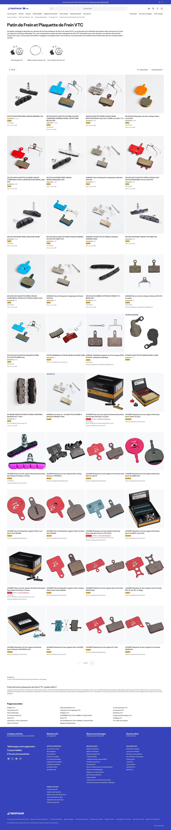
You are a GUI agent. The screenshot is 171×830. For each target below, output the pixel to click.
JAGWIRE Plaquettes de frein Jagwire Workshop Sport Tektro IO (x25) (142, 415)
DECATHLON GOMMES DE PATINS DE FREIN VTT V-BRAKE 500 (103, 297)
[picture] (26, 94)
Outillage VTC (117, 718)
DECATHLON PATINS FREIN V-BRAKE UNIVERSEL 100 (25, 116)
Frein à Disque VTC (17, 60)
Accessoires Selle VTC (14, 715)
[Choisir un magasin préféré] (149, 8)
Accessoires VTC (118, 710)
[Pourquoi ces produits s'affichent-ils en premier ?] (138, 70)
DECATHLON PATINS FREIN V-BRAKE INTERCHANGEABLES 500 (58, 179)
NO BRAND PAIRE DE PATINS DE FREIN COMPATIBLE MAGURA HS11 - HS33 (25, 415)
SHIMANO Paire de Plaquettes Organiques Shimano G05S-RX (64, 297)
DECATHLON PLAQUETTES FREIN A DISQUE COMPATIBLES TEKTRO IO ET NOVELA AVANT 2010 (24, 297)
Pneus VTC (63, 718)
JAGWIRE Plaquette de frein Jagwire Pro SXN (102, 647)
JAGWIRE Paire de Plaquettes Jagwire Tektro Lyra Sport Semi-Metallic (24, 532)
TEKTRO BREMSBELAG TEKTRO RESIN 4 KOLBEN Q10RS (65, 355)
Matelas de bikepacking (67, 723)
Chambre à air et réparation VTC (70, 710)
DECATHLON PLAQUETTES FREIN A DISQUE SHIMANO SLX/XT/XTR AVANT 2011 (64, 238)
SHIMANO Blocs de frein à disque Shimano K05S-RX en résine (143, 297)
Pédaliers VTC (64, 713)
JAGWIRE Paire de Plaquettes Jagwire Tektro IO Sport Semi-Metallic (65, 532)
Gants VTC (10, 718)
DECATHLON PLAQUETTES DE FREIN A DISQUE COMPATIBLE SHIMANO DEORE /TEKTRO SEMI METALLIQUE (62, 118)
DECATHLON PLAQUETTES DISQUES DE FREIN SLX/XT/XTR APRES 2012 (23, 356)
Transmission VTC (13, 710)
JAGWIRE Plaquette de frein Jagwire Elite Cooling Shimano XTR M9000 (63, 475)
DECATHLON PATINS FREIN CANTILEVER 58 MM (23, 237)
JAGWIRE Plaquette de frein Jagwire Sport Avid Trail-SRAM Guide (104, 589)
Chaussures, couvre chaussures (17, 720)
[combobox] (157, 70)
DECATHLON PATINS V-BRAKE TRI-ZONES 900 (141, 237)
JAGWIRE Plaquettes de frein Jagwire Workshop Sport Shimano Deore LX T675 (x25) (103, 532)
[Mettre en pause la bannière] (159, 2)
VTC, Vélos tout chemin (120, 720)
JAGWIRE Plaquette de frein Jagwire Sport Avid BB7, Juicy (65, 648)
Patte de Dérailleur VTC (67, 707)
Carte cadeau (158, 14)
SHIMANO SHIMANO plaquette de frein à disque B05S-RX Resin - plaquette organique (105, 356)
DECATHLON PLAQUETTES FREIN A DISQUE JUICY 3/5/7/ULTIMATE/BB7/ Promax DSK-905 (142, 179)
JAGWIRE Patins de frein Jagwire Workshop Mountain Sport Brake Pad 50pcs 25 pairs (105, 415)
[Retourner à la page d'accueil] (18, 8)
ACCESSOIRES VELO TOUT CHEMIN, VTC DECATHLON (76, 720)
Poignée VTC (11, 707)
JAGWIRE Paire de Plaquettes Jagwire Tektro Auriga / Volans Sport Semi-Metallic (65, 589)
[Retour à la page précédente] (79, 663)
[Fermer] (162, 2)
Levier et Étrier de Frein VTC (56, 60)
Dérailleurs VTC (118, 713)
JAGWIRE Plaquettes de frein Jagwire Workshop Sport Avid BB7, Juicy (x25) (142, 532)
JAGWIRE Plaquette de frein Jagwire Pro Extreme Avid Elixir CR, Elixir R (105, 475)
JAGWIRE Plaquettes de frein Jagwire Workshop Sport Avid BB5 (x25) (142, 475)
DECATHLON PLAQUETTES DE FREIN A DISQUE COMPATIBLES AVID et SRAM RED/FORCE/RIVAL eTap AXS (26, 180)
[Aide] (153, 8)
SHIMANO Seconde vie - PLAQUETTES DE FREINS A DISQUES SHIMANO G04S (64, 415)
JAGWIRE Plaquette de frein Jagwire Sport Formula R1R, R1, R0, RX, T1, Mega (143, 589)
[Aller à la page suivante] (92, 663)
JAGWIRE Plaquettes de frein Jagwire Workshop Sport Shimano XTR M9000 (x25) (24, 648)
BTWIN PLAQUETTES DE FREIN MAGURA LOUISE (141, 355)
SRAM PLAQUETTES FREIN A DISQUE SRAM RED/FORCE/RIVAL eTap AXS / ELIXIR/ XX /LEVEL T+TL (105, 117)
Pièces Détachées (13, 713)
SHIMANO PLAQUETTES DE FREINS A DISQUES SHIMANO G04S (102, 238)
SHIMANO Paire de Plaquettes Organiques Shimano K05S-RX (104, 179)
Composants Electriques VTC (122, 715)
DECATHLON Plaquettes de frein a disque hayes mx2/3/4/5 (142, 117)
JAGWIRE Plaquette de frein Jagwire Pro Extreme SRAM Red (142, 648)
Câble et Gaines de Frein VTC (36, 60)
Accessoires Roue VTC (120, 707)
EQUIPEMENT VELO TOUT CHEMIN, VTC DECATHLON (76, 715)
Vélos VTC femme (12, 723)
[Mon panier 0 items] (162, 8)
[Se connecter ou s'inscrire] (157, 8)
